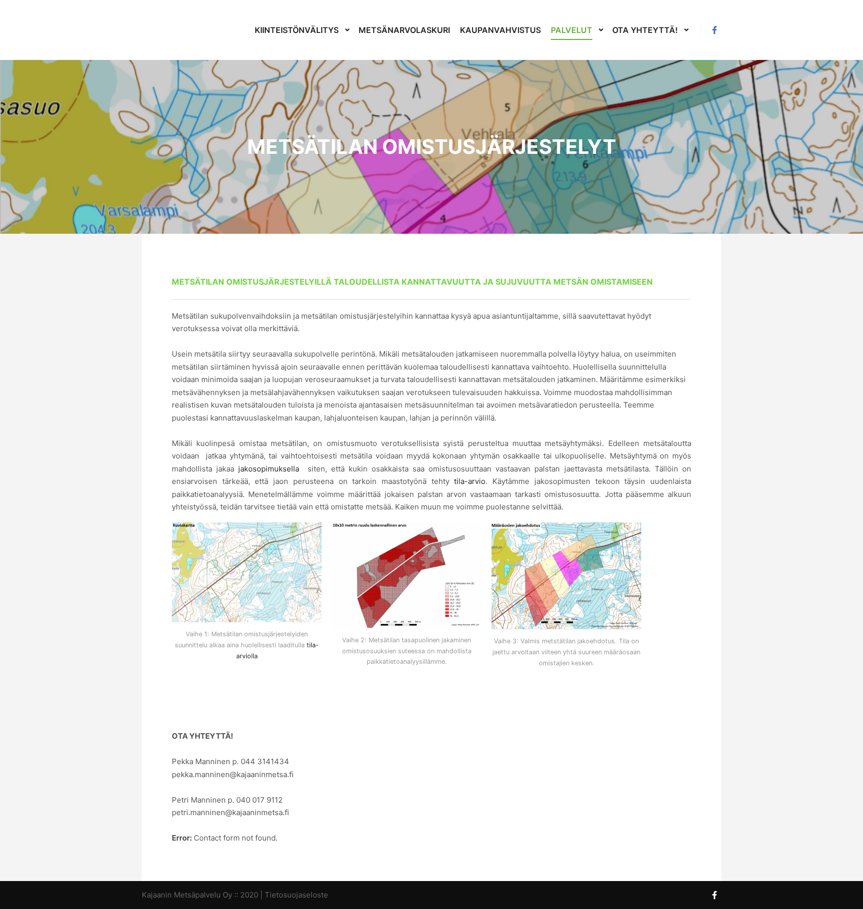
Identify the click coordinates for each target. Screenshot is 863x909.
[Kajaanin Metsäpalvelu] (172, 30)
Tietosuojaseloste (296, 895)
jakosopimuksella (268, 468)
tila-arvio (469, 481)
